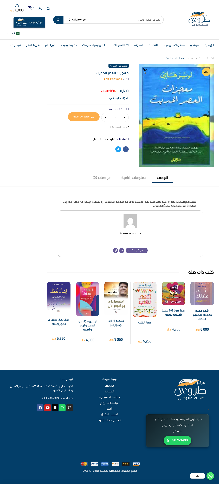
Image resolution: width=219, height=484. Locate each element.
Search (58, 20)
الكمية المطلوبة (119, 109)
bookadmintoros (130, 233)
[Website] (115, 250)
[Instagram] (69, 407)
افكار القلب (144, 322)
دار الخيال (97, 139)
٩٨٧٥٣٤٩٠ (180, 440)
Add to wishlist (117, 127)
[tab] (162, 181)
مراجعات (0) (102, 178)
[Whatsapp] (62, 407)
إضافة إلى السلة (81, 116)
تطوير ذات (195, 58)
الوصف (162, 178)
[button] (144, 71)
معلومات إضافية (133, 178)
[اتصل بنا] (210, 476)
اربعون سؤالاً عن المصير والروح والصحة (87, 325)
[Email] (121, 250)
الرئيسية (210, 58)
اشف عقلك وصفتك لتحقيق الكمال (202, 314)
